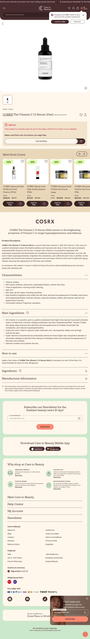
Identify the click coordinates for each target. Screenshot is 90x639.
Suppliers (49, 544)
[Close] (87, 598)
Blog (9, 534)
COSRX (8, 114)
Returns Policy (13, 544)
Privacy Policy (51, 541)
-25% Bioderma (51, 554)
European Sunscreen (54, 558)
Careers (11, 537)
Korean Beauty (51, 561)
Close (83, 15)
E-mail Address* (15, 415)
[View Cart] (77, 8)
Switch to (60, 22)
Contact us (50, 530)
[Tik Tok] (45, 599)
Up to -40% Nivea (15, 558)
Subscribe (45, 426)
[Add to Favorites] (81, 115)
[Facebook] (27, 599)
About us (11, 530)
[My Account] (73, 8)
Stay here (77, 22)
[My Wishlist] (69, 8)
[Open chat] (85, 634)
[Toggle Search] (8, 8)
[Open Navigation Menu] (4, 8)
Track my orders (52, 534)
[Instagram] (10, 599)
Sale (9, 554)
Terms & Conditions (53, 537)
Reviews (11, 541)
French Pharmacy (15, 561)
